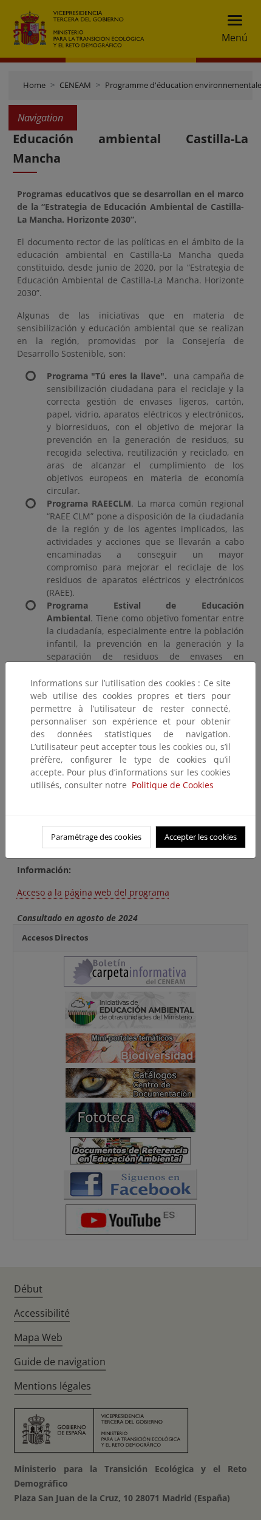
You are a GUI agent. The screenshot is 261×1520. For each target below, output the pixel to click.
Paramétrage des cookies (96, 836)
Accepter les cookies (200, 836)
